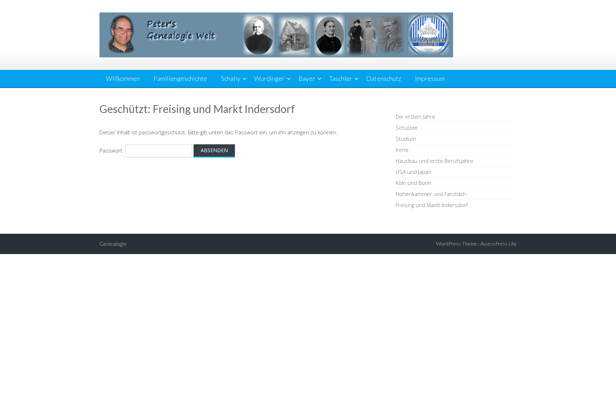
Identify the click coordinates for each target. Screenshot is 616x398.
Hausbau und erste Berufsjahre (434, 160)
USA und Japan (413, 171)
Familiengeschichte (180, 78)
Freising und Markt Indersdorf (432, 204)
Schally (230, 78)
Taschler (340, 78)
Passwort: (112, 150)
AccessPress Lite (498, 244)
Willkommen (123, 78)
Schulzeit (406, 127)
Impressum (430, 78)
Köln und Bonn (413, 182)
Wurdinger (269, 78)
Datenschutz (383, 78)
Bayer (306, 78)
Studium (406, 138)
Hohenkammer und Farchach (431, 193)
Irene (402, 149)
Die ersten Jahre (415, 116)
